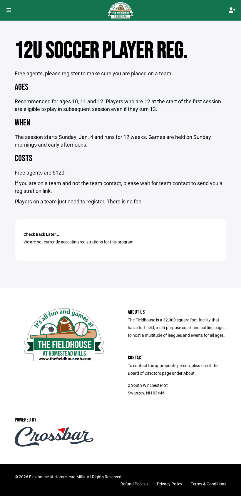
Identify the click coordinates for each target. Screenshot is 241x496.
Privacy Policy (169, 484)
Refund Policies (134, 484)
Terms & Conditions (208, 484)
